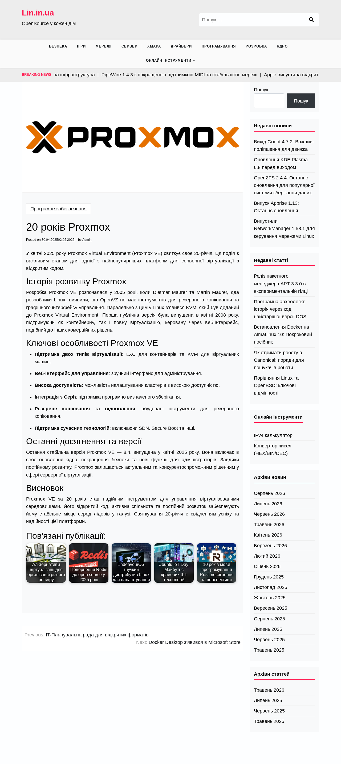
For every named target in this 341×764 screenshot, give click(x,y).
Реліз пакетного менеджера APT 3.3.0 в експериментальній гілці (281, 283)
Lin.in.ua (38, 12)
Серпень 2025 (269, 618)
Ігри (81, 46)
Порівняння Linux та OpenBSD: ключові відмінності (276, 385)
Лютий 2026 (267, 556)
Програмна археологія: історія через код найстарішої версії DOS (280, 309)
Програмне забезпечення (58, 208)
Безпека (58, 46)
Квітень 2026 (268, 535)
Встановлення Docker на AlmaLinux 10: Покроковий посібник (283, 334)
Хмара (154, 46)
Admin (87, 239)
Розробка (256, 46)
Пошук (261, 89)
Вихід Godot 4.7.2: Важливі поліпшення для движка (284, 145)
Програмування (219, 46)
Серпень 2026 (269, 493)
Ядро (282, 46)
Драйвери (181, 46)
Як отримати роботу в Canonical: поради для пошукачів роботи (279, 360)
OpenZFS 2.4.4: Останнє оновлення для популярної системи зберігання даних (284, 185)
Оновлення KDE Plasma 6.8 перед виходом (281, 163)
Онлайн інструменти (168, 60)
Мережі (104, 46)
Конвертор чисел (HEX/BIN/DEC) (272, 449)
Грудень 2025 (269, 577)
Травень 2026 (269, 524)
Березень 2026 (270, 545)
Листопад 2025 (270, 587)
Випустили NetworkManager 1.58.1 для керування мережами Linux (284, 228)
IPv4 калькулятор (273, 435)
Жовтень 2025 (270, 597)
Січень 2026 (267, 566)
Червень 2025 (269, 639)
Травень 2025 (269, 650)
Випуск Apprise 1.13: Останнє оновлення (276, 206)
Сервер (129, 46)
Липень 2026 (268, 503)
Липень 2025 (268, 629)
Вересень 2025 (270, 608)
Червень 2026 (269, 514)
